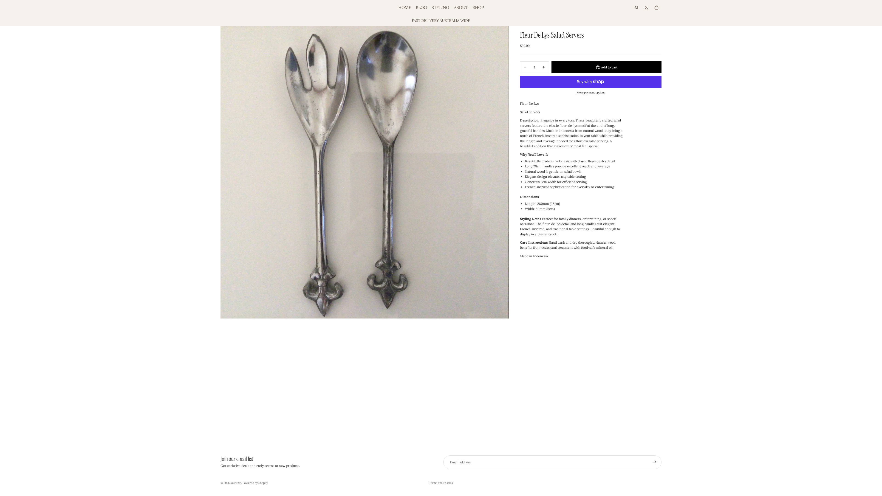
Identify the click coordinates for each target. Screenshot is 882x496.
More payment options (591, 92)
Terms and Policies (441, 483)
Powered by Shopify (255, 483)
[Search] (637, 8)
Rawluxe (235, 483)
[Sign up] (654, 462)
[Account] (646, 8)
